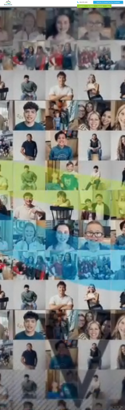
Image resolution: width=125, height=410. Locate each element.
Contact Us (81, 6)
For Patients (91, 6)
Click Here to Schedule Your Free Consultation (108, 2)
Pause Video (116, 407)
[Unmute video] (122, 407)
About (108, 6)
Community (100, 6)
